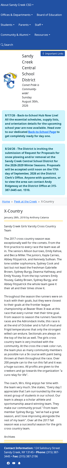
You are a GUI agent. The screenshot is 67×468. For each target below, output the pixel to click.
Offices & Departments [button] (16, 15)
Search (8, 45)
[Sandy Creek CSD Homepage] (10, 80)
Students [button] (6, 25)
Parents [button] (24, 25)
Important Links (53, 53)
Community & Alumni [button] (14, 35)
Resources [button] (41, 35)
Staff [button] (38, 25)
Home (6, 201)
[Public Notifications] (19, 463)
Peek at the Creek (25, 201)
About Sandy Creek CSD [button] (16, 5)
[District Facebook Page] (8, 463)
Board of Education (49, 15)
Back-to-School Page (42, 132)
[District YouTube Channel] (13, 463)
